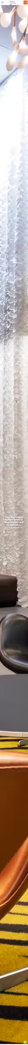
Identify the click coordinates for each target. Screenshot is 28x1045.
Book (25, 2)
